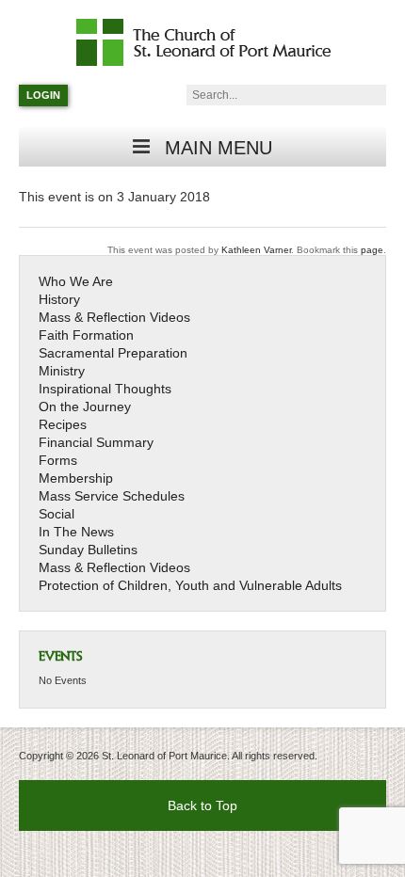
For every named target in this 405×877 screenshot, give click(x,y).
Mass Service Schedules (112, 495)
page (372, 250)
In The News (76, 531)
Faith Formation (86, 335)
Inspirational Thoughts (105, 388)
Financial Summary (96, 442)
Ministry (62, 370)
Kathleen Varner (256, 250)
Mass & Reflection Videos (114, 317)
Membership (76, 478)
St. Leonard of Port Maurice (212, 42)
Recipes (63, 424)
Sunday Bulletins (88, 549)
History (59, 299)
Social (56, 513)
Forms (58, 460)
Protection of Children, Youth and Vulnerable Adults (190, 585)
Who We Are (76, 281)
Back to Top (202, 805)
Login (43, 95)
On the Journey (85, 406)
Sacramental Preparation (113, 352)
